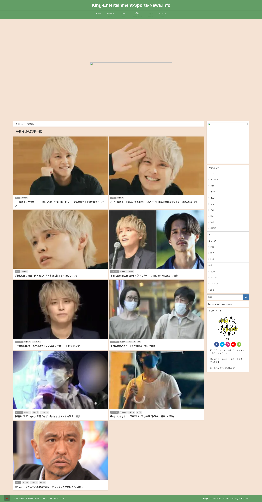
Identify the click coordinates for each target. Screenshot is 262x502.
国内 (212, 216)
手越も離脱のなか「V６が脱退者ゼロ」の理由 (133, 346)
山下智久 (131, 412)
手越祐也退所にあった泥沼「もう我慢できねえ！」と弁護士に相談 (47, 416)
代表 (212, 210)
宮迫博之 (27, 412)
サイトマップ (58, 498)
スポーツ (214, 179)
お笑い (18, 482)
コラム (211, 173)
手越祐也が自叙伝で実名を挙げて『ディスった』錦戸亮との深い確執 (144, 276)
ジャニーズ (36, 341)
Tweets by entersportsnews (220, 304)
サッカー (214, 204)
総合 (17, 197)
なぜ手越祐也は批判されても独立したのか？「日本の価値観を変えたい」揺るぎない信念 (154, 202)
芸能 (212, 186)
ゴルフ (213, 198)
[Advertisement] (131, 39)
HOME (98, 13)
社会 (212, 259)
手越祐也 (24, 197)
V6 (139, 341)
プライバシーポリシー (43, 498)
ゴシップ (214, 284)
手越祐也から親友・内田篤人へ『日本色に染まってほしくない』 (46, 276)
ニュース (212, 241)
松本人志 (25, 482)
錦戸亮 (131, 271)
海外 (212, 222)
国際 (212, 247)
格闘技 (213, 228)
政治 (212, 253)
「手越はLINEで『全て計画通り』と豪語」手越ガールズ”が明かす (47, 346)
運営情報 (29, 498)
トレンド (212, 235)
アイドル (114, 271)
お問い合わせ (19, 498)
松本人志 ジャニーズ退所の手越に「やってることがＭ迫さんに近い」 (49, 487)
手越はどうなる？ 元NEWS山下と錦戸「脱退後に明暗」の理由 (142, 416)
